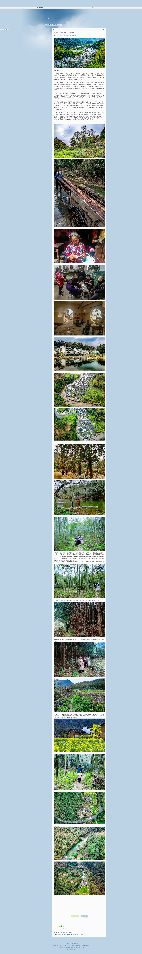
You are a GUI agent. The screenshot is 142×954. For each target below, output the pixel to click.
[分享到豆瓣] (61, 926)
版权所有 (73, 949)
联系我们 (68, 945)
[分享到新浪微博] (57, 926)
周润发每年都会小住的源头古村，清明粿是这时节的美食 (71, 934)
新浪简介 (55, 945)
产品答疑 (87, 945)
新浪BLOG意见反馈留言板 (68, 943)
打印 (64, 928)
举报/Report (68, 928)
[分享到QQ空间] (59, 926)
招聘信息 (72, 945)
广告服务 (64, 945)
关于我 (55, 24)
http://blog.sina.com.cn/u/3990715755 (52, 18)
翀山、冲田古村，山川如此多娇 (65, 932)
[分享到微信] (63, 926)
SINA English (82, 945)
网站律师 (77, 945)
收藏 (57, 928)
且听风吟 (74, 35)
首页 (47, 24)
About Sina (59, 945)
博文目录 (51, 24)
